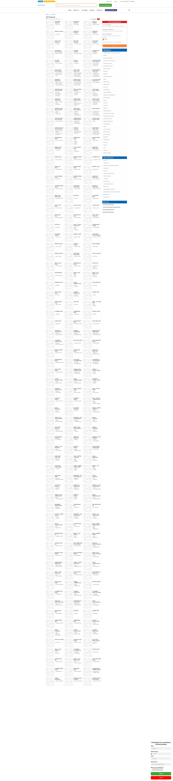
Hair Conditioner (106, 97)
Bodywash (105, 73)
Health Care (105, 108)
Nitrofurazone (106, 186)
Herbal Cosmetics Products (108, 113)
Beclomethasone (106, 194)
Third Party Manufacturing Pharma (111, 207)
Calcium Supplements (107, 76)
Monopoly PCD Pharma (108, 212)
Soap (104, 147)
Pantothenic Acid (106, 181)
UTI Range (105, 150)
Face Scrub (105, 87)
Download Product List (111, 10)
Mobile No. (105, 37)
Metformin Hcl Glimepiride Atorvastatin (110, 165)
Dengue (104, 79)
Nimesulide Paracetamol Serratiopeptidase (111, 191)
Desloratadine (106, 168)
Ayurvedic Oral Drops (107, 63)
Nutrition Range (106, 139)
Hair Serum (105, 102)
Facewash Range (106, 89)
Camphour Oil (106, 162)
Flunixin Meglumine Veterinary (109, 189)
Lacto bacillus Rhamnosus (108, 183)
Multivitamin (105, 137)
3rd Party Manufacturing (157, 770)
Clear (98, 19)
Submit (161, 773)
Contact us (100, 10)
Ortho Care (105, 142)
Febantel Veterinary (107, 176)
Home (69, 10)
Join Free (110, 1)
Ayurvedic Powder (106, 68)
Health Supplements (107, 110)
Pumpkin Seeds (106, 197)
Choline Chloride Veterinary (108, 173)
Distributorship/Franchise (157, 768)
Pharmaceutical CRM (49, 1)
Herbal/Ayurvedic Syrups (108, 121)
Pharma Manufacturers (108, 209)
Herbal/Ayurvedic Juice (107, 118)
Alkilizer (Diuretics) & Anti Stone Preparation (111, 52)
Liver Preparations (106, 129)
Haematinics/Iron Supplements (109, 95)
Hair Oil (104, 100)
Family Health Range (107, 92)
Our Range (85, 10)
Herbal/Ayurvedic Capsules (108, 116)
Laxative (105, 126)
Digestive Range (106, 84)
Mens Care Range (106, 134)
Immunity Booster (106, 123)
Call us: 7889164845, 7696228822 (127, 1)
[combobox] (76, 5)
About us (76, 10)
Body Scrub (105, 71)
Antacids (105, 55)
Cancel (161, 777)
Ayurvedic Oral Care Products (109, 60)
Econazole (105, 160)
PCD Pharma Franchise (108, 204)
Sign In (115, 1)
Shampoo (105, 145)
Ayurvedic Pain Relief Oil (108, 66)
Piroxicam (105, 170)
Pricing (40, 1)
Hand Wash (105, 105)
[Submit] (57, 5)
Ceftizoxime (105, 178)
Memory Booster (106, 131)
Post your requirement (105, 5)
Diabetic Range (106, 81)
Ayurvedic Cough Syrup (107, 58)
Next (114, 45)
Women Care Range (107, 152)
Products (92, 10)
